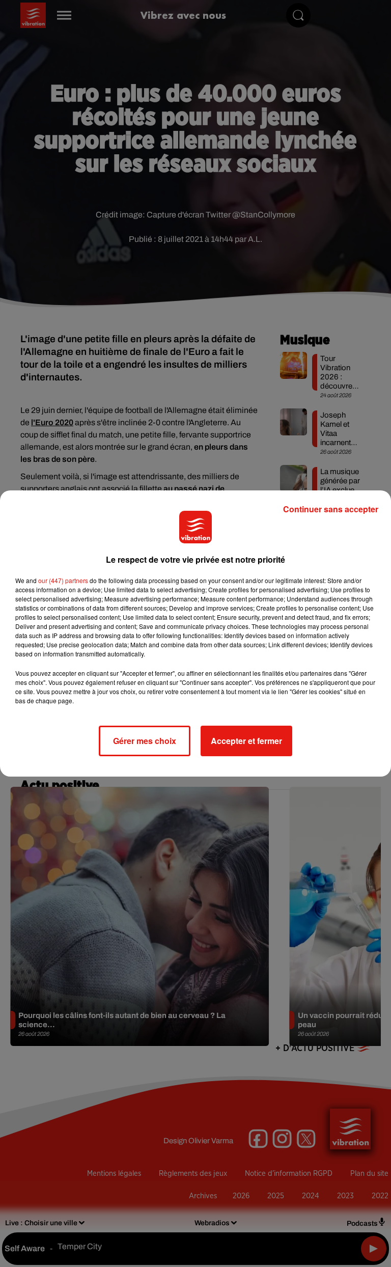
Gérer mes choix (144, 741)
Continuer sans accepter (330, 509)
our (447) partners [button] (63, 580)
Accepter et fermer (246, 741)
